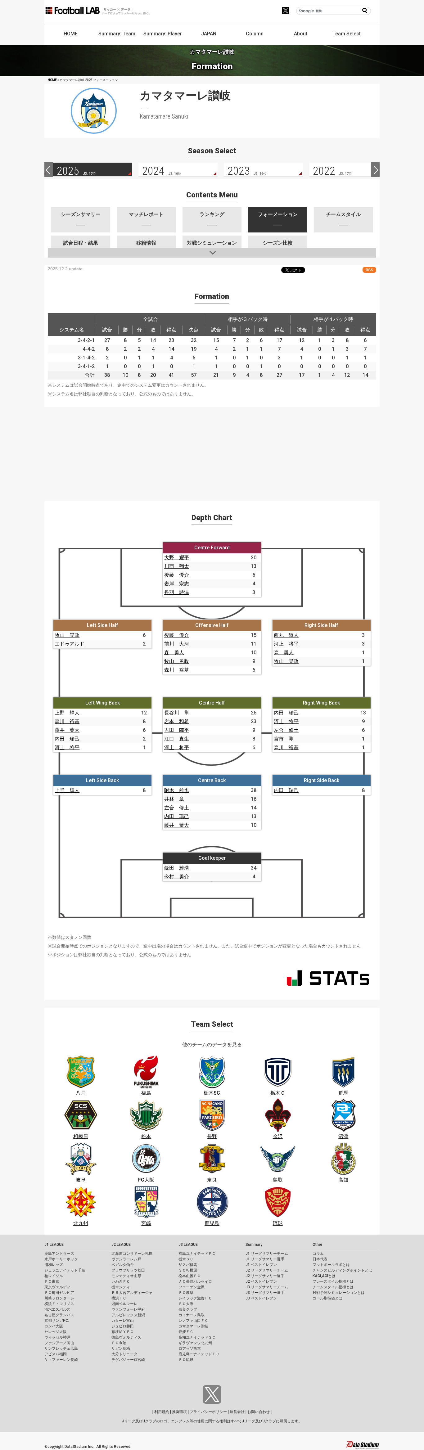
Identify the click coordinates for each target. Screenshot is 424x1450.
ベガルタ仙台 (122, 1265)
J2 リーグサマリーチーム (267, 1270)
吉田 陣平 (176, 730)
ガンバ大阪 (53, 1326)
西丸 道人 (286, 635)
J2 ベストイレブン (261, 1281)
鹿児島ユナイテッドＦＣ (198, 1354)
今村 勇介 (176, 877)
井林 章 (174, 799)
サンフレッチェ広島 (61, 1348)
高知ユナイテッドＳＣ (197, 1337)
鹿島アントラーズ (59, 1253)
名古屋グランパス (59, 1315)
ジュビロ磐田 (122, 1326)
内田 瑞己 (67, 739)
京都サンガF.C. (56, 1320)
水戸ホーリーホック (61, 1259)
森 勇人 (174, 652)
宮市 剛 (284, 739)
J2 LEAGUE (121, 1244)
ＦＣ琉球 (185, 1360)
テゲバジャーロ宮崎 (128, 1360)
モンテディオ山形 (126, 1276)
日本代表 (320, 1259)
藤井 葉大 (67, 730)
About (300, 34)
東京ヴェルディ (57, 1287)
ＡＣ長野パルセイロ (195, 1281)
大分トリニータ (124, 1354)
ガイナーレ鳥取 (191, 1315)
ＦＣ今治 (118, 1343)
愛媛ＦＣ (185, 1332)
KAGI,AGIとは (324, 1276)
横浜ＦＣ (118, 1298)
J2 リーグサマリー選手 (265, 1276)
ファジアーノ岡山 (59, 1343)
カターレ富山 (122, 1320)
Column (255, 34)
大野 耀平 (176, 558)
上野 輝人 (67, 713)
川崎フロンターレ (59, 1298)
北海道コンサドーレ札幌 (131, 1253)
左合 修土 (286, 730)
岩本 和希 (176, 721)
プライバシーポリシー (208, 1412)
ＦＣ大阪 (185, 1304)
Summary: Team (116, 34)
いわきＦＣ (120, 1281)
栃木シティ (120, 1287)
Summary (254, 1244)
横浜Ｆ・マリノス (59, 1304)
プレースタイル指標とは (333, 1281)
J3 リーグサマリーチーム (267, 1287)
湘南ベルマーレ (124, 1304)
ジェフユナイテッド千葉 (64, 1270)
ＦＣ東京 (51, 1281)
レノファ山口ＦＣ (193, 1320)
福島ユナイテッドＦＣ (197, 1253)
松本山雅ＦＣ (189, 1276)
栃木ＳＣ (185, 1259)
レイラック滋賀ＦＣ (195, 1298)
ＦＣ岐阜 (185, 1292)
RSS (369, 270)
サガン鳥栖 (120, 1348)
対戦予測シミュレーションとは (339, 1292)
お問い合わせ (258, 1412)
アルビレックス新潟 (128, 1315)
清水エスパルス (57, 1309)
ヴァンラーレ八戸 (126, 1259)
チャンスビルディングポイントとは (342, 1270)
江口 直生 (176, 739)
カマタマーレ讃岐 (193, 1326)
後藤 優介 (176, 575)
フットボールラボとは (331, 1265)
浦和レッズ (53, 1265)
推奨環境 (179, 1412)
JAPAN (208, 34)
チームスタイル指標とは (333, 1287)
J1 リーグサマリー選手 (265, 1259)
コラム (318, 1253)
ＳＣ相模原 (187, 1270)
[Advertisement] (212, 450)
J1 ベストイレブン (261, 1265)
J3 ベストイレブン (261, 1298)
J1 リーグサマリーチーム (267, 1253)
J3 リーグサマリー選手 (265, 1292)
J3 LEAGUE (188, 1244)
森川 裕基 (176, 670)
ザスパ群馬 (187, 1265)
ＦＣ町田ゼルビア (59, 1292)
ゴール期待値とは (327, 1298)
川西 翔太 (176, 566)
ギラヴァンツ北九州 (195, 1343)
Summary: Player (162, 34)
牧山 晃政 (67, 635)
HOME (71, 34)
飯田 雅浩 (176, 868)
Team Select (346, 34)
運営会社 (237, 1412)
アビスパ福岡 (55, 1354)
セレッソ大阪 (55, 1332)
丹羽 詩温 (176, 592)
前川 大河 (176, 644)
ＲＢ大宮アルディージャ (131, 1292)
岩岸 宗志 (176, 584)
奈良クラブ (187, 1309)
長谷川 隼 (176, 713)
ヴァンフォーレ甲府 (128, 1309)
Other (317, 1244)
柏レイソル (53, 1276)
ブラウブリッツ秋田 (128, 1270)
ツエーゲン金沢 (191, 1287)
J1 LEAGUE (54, 1244)
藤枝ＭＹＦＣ (122, 1332)
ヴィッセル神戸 (57, 1337)
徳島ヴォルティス (126, 1337)
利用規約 (161, 1412)
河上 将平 (286, 644)
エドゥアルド (69, 644)
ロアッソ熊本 (189, 1348)
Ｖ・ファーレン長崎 (61, 1360)
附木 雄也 (176, 790)
